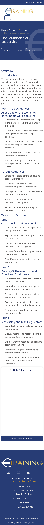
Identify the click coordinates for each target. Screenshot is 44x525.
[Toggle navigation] (7, 17)
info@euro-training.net (22, 478)
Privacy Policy (11, 518)
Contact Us (30, 2)
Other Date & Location (22, 438)
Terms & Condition (28, 518)
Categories (13, 30)
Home (3, 30)
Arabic (40, 2)
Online (19, 50)
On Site (31, 50)
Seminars (24, 30)
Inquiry (6, 50)
